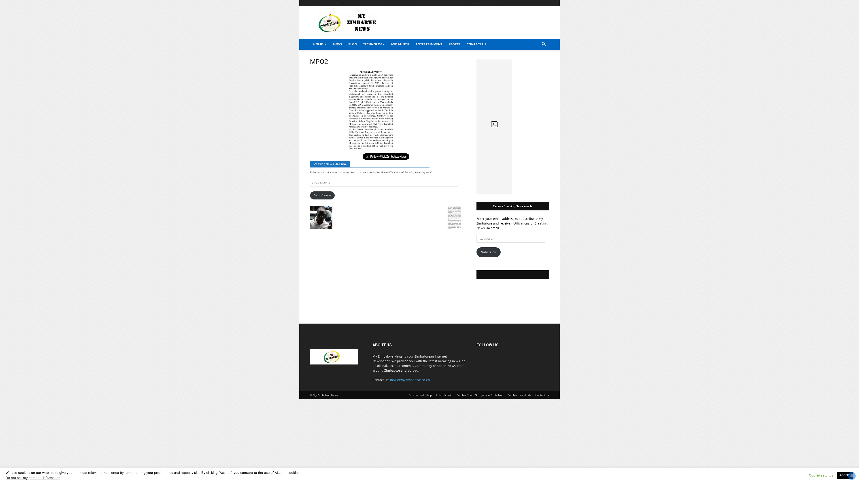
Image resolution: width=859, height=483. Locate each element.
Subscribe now (322, 195)
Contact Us (490, 3)
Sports (454, 44)
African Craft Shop (376, 3)
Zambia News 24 (420, 3)
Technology (374, 44)
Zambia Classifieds (469, 3)
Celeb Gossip (398, 3)
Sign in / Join (355, 3)
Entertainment (429, 44)
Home (318, 44)
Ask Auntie (400, 44)
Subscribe (488, 252)
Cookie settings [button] (821, 475)
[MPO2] (371, 149)
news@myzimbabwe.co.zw (410, 380)
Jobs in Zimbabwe (444, 3)
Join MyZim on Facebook (512, 274)
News (337, 44)
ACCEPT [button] (845, 475)
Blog (352, 44)
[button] (543, 44)
